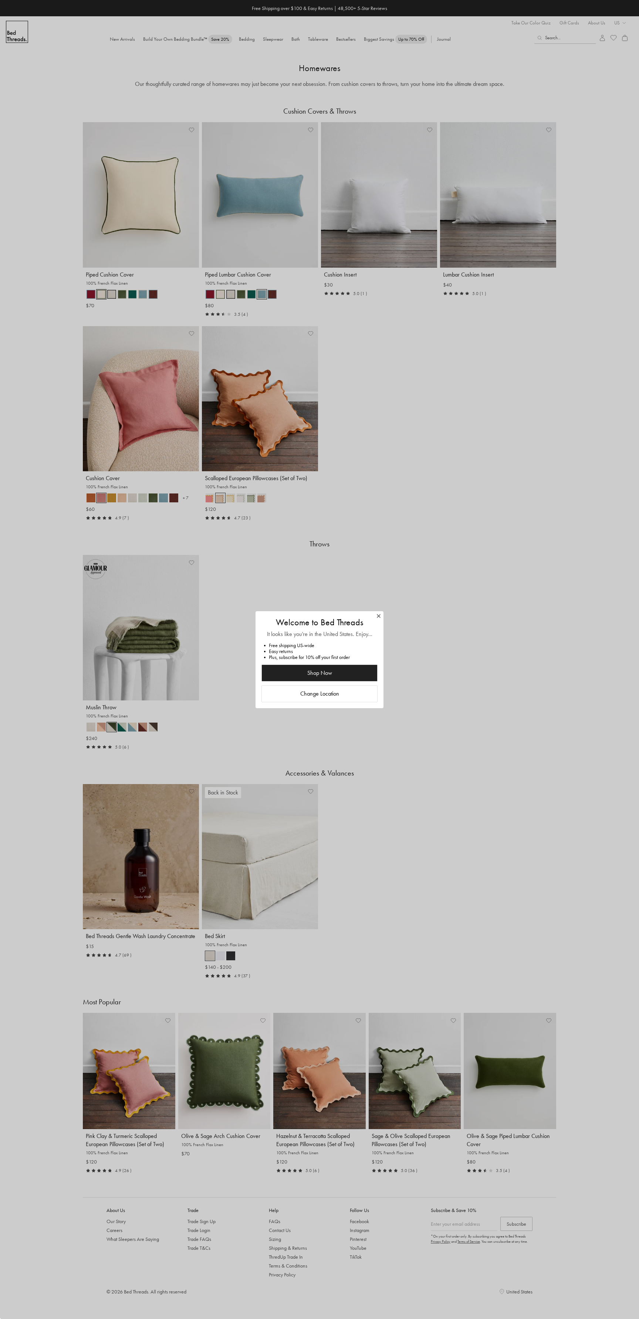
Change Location (319, 693)
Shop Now (319, 673)
